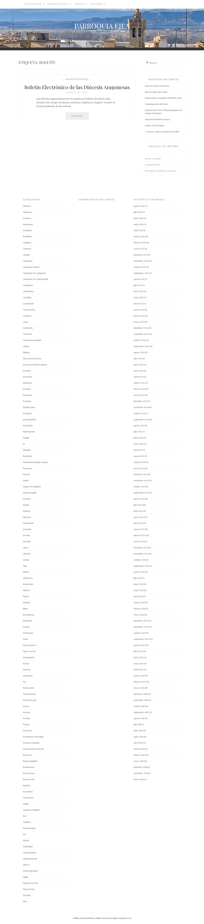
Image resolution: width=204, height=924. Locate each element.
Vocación (27, 895)
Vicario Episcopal (30, 871)
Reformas (27, 755)
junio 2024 (138, 365)
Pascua (26, 663)
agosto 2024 (139, 352)
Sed (24, 816)
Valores (26, 865)
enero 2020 (139, 688)
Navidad (26, 602)
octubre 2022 (139, 486)
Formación (27, 468)
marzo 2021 (139, 602)
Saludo (26, 804)
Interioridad (28, 523)
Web (25, 901)
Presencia (27, 730)
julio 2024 (138, 358)
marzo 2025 (139, 310)
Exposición (28, 425)
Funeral (26, 474)
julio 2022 (138, 505)
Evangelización (29, 419)
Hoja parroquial (29, 493)
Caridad (26, 255)
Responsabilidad (30, 761)
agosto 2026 (139, 206)
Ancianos (27, 218)
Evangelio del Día (152, 165)
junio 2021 (138, 584)
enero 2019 (138, 761)
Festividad (27, 456)
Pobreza (26, 712)
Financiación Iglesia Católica (35, 462)
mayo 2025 (138, 297)
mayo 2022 (138, 517)
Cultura (26, 346)
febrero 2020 (140, 682)
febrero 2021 (139, 609)
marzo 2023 (139, 456)
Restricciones (29, 773)
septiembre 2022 (141, 493)
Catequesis (27, 261)
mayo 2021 (138, 590)
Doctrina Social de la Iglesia (35, 365)
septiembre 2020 (141, 639)
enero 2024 (139, 395)
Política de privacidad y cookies (87, 918)
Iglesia (26, 505)
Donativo (27, 371)
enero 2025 (139, 322)
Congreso (27, 316)
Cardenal (27, 249)
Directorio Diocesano (32, 358)
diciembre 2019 (140, 694)
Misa (25, 566)
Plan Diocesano (30, 700)
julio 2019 (138, 724)
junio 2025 (138, 291)
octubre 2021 (139, 560)
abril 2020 (138, 669)
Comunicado (28, 304)
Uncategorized (77, 79)
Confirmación (29, 310)
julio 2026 (138, 212)
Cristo (25, 322)
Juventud (27, 541)
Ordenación (28, 633)
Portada (26, 718)
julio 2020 (138, 651)
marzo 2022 (139, 529)
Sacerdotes (28, 792)
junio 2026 (138, 218)
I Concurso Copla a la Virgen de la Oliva (162, 132)
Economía (27, 377)
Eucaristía (27, 413)
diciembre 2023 (140, 401)
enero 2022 (139, 541)
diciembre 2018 (140, 767)
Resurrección (29, 779)
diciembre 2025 (140, 255)
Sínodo (26, 840)
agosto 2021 (139, 572)
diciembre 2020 (141, 621)
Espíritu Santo (29, 407)
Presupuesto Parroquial (33, 737)
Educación (27, 383)
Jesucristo (27, 529)
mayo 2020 (139, 663)
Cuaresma (27, 334)
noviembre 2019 (141, 700)
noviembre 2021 (141, 554)
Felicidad (27, 450)
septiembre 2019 (141, 712)
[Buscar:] (161, 63)
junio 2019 (138, 730)
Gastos (26, 480)
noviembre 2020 (141, 627)
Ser (24, 834)
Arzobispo (27, 230)
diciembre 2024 (141, 328)
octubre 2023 (139, 413)
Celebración (28, 291)
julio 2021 (138, 578)
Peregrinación (29, 694)
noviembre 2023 (141, 407)
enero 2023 (139, 468)
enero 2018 (139, 779)
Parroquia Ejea (102, 26)
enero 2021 (139, 615)
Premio (26, 724)
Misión (26, 572)
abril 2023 (138, 450)
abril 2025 (138, 304)
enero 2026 (139, 249)
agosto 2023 (139, 425)
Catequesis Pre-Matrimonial (35, 279)
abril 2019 (138, 743)
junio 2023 (138, 438)
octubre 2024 (139, 340)
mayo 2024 (138, 371)
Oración (26, 627)
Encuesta (27, 401)
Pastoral (26, 669)
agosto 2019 (139, 718)
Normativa (27, 621)
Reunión (26, 785)
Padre (25, 639)
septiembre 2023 (141, 419)
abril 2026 (138, 230)
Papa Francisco (29, 645)
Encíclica (27, 389)
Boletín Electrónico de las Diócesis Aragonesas (77, 87)
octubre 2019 (139, 706)
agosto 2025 (139, 279)
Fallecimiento (29, 432)
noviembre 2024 (141, 334)
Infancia (26, 511)
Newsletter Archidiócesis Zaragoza (160, 171)
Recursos (96, 4)
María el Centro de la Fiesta (157, 86)
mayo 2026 (138, 224)
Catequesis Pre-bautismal (34, 273)
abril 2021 (138, 596)
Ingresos (27, 517)
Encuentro (27, 395)
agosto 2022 (139, 499)
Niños (25, 609)
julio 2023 (138, 432)
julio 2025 (138, 285)
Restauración (28, 767)
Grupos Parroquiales (32, 486)
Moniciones (28, 584)
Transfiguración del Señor (156, 104)
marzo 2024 (139, 383)
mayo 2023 (138, 444)
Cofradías (27, 297)
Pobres (26, 706)
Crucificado (28, 328)
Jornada (26, 535)
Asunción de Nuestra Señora (157, 119)
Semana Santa (29, 828)
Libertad (26, 554)
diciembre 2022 (141, 474)
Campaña (27, 242)
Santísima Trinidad (31, 810)
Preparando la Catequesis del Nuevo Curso (163, 98)
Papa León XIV (29, 651)
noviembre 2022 (141, 480)
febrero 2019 (139, 755)
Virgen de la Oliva (30, 883)
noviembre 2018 (141, 773)
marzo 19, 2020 (77, 92)
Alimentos (27, 212)
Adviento (27, 206)
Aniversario (28, 224)
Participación (28, 657)
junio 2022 (138, 511)
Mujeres (26, 590)
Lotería (26, 560)
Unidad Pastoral (58, 4)
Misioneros (28, 578)
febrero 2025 (139, 316)
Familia (26, 438)
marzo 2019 (139, 749)
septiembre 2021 (141, 566)
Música (26, 596)
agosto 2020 (139, 645)
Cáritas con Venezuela (154, 125)
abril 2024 (138, 377)
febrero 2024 (139, 389)
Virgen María (28, 889)
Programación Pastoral (33, 749)
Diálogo (26, 352)
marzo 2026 (139, 236)
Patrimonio (28, 676)
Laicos (25, 548)
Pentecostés (28, 688)
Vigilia (25, 877)
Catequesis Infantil (31, 267)
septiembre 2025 (141, 273)
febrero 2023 (139, 462)
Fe (24, 444)
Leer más (80, 117)
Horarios (27, 499)
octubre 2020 (140, 633)
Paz (24, 682)
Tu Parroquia (32, 4)
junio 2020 (138, 657)
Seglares (27, 822)
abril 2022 (138, 523)
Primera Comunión (31, 743)
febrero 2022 (139, 535)
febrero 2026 (139, 242)
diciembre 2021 (140, 548)
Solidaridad (28, 846)
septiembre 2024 (141, 346)
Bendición (27, 236)
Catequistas (28, 285)
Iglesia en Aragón (153, 159)
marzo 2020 (139, 676)
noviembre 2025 (141, 261)
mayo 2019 (138, 737)
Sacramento (28, 798)
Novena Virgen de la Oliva (156, 92)
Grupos (80, 4)
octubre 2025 (139, 267)
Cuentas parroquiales (32, 340)
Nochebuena (28, 615)
